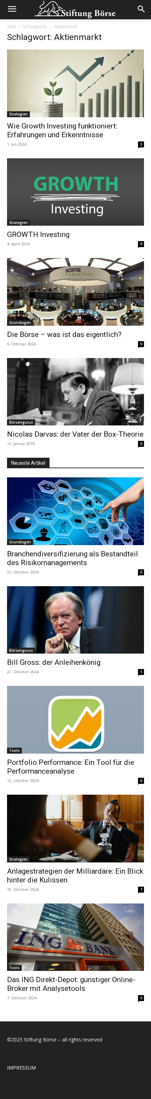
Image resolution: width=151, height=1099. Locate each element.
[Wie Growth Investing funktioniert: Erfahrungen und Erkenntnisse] (75, 83)
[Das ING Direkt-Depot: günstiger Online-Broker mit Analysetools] (75, 937)
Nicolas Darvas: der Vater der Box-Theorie (75, 434)
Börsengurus (21, 422)
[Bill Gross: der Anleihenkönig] (75, 620)
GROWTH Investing (38, 234)
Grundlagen (20, 322)
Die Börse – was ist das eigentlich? (64, 334)
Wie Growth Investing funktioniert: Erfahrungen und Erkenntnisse (62, 130)
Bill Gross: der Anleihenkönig (53, 662)
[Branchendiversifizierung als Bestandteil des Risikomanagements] (75, 511)
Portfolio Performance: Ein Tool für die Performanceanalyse (70, 766)
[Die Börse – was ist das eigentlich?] (75, 292)
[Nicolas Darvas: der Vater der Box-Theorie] (75, 392)
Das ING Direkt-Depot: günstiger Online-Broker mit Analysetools (71, 984)
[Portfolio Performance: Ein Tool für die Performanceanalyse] (75, 720)
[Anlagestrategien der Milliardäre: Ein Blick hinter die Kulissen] (75, 828)
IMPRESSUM (21, 1067)
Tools (14, 750)
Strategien (18, 114)
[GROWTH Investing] (75, 192)
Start (11, 26)
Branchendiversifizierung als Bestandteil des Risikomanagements (72, 558)
